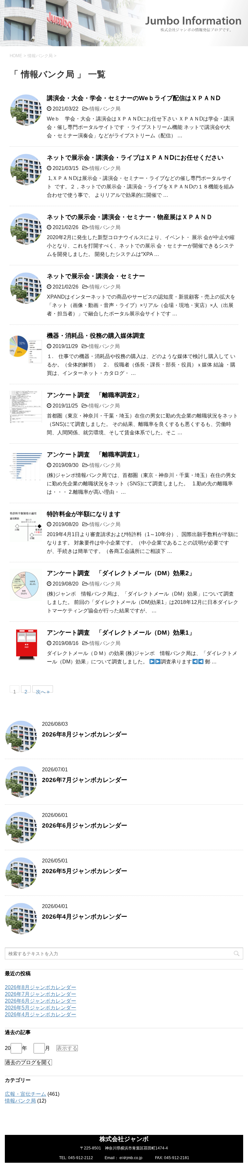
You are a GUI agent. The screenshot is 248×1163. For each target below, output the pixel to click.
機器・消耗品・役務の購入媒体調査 (96, 335)
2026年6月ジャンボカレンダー (84, 825)
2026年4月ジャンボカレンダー (84, 916)
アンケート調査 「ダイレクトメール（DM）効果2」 (121, 573)
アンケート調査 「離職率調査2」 (94, 395)
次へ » (42, 691)
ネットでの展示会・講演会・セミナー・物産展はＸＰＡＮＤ (129, 217)
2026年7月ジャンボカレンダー (84, 780)
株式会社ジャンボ (124, 1139)
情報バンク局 (104, 108)
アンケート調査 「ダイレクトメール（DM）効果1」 (121, 632)
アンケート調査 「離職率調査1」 (94, 454)
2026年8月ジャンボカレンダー (84, 734)
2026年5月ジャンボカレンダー (84, 871)
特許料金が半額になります (83, 514)
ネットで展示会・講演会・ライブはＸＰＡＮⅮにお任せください (135, 157)
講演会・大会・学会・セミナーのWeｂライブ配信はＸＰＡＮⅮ (134, 98)
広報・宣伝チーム (25, 1094)
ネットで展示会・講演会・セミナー (96, 276)
